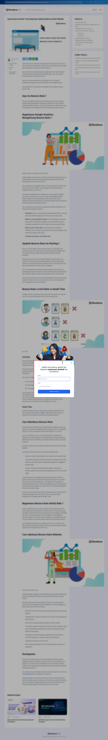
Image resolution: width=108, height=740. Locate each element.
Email (39, 383)
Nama (39, 375)
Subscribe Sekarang (54, 392)
